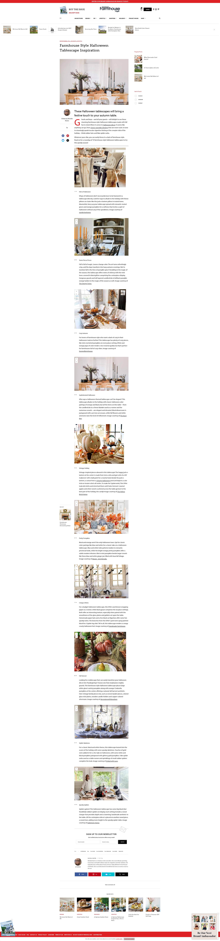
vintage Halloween (103, 480)
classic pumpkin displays (99, 127)
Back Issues (21, 935)
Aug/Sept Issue (74, 13)
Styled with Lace (112, 761)
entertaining (83, 851)
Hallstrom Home (93, 823)
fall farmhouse (107, 851)
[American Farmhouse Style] (109, 9)
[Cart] (141, 9)
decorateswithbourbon (109, 699)
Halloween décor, (109, 125)
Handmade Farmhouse (117, 626)
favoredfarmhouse (85, 351)
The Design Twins (85, 283)
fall (88, 851)
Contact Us (33, 935)
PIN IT (102, 167)
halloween (114, 851)
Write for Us (68, 935)
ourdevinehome (85, 212)
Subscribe (51, 935)
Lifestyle (79, 41)
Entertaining (63, 41)
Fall (69, 41)
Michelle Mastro (92, 858)
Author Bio (78, 866)
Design (62, 914)
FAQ (28, 935)
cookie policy (119, 939)
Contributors (97, 935)
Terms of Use (59, 935)
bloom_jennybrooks (99, 559)
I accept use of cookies (129, 939)
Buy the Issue (77, 9)
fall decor (92, 851)
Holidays (73, 41)
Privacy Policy (42, 935)
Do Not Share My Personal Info (82, 935)
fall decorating (99, 851)
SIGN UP (122, 842)
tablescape (121, 851)
